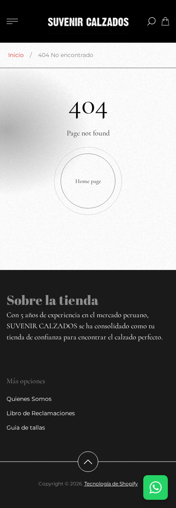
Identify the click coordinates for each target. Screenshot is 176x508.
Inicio (16, 55)
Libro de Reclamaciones (41, 413)
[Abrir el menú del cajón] (12, 21)
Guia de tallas (26, 427)
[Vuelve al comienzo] (88, 461)
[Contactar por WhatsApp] (155, 487)
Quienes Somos (29, 399)
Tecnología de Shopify (111, 484)
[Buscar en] (151, 21)
